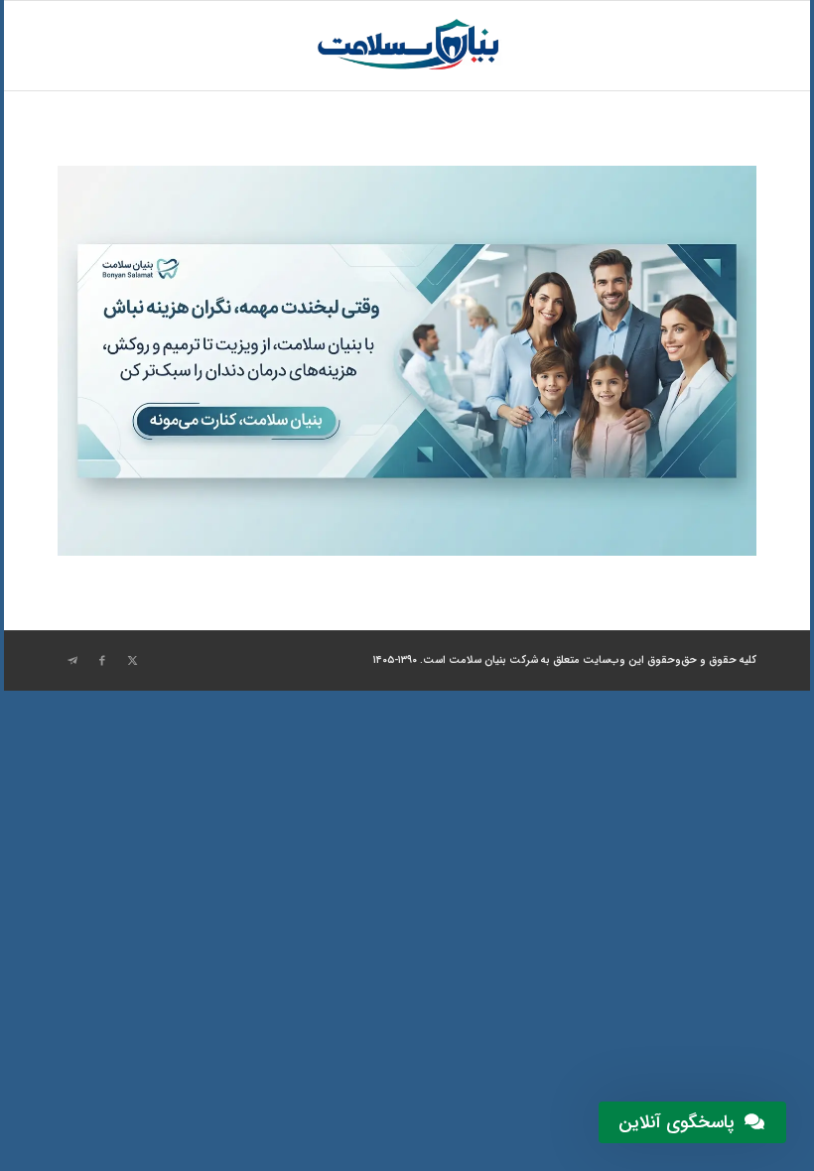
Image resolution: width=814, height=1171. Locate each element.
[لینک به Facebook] (102, 661)
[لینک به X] (132, 661)
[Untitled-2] (407, 45)
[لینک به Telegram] (72, 661)
